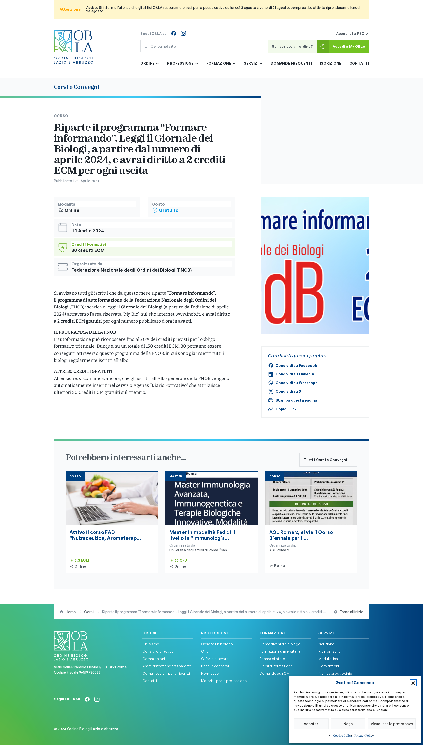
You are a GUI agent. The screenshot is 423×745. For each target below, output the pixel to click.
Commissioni (153, 659)
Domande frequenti (291, 63)
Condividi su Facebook (296, 365)
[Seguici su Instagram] (183, 33)
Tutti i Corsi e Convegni (325, 460)
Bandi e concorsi (215, 666)
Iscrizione (330, 63)
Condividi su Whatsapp (296, 383)
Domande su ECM (275, 673)
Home (71, 612)
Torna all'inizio (351, 612)
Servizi (326, 633)
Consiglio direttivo (158, 651)
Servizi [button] (251, 63)
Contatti (359, 63)
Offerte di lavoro (215, 659)
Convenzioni (328, 666)
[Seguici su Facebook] (173, 33)
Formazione (273, 633)
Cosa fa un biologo (217, 644)
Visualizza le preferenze (392, 723)
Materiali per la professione (224, 681)
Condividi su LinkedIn (295, 374)
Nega (348, 723)
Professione (215, 633)
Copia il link (286, 409)
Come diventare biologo (280, 644)
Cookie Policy (342, 735)
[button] (413, 682)
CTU (205, 651)
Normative (210, 673)
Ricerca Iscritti (330, 651)
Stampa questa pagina (296, 400)
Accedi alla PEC (350, 33)
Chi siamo (150, 644)
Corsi (88, 612)
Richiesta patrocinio (335, 673)
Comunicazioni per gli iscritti (166, 673)
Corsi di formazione (276, 666)
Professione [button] (180, 63)
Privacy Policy (364, 735)
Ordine (150, 633)
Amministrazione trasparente (167, 666)
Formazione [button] (219, 63)
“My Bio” (131, 314)
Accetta (311, 723)
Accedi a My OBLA (349, 46)
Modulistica (328, 659)
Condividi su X (288, 391)
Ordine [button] (147, 63)
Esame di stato (272, 659)
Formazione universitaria (280, 651)
